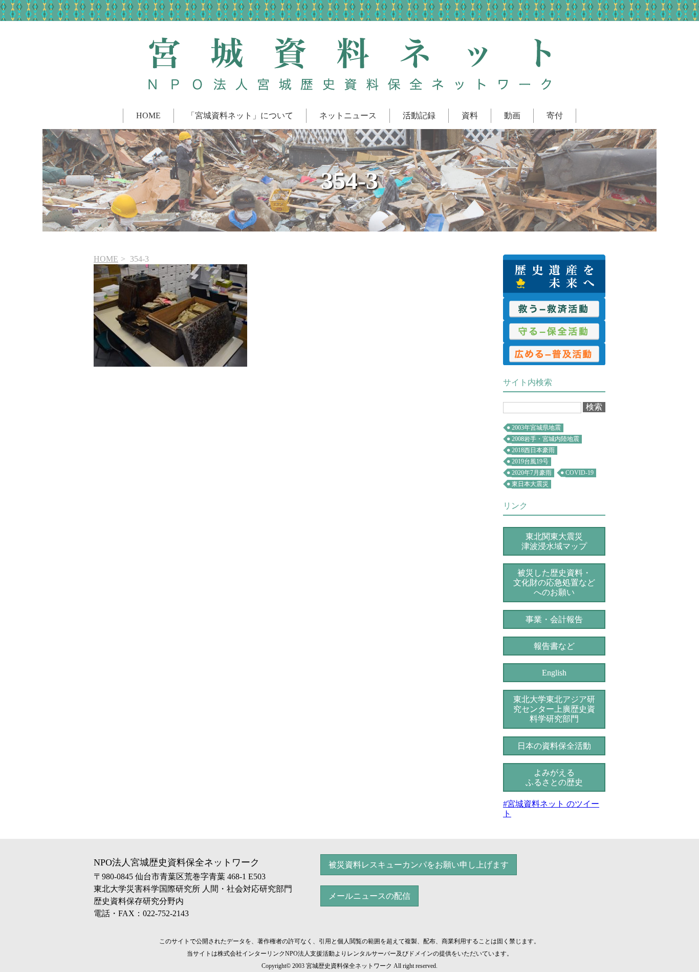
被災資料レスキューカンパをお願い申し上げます (419, 864)
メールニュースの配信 (369, 896)
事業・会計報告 (554, 619)
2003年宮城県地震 (536, 427)
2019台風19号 (530, 461)
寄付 (555, 115)
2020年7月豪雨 (532, 472)
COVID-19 (579, 472)
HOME (148, 115)
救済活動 (554, 309)
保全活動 (554, 331)
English (554, 672)
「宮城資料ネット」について (240, 115)
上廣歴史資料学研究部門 (554, 709)
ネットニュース (348, 115)
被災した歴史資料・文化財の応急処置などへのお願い (554, 582)
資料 (470, 115)
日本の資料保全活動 (554, 746)
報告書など (554, 646)
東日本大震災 (530, 484)
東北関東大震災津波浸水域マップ (554, 541)
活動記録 (419, 115)
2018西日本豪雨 (533, 450)
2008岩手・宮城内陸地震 (545, 438)
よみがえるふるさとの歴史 (554, 777)
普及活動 (554, 354)
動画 (512, 115)
